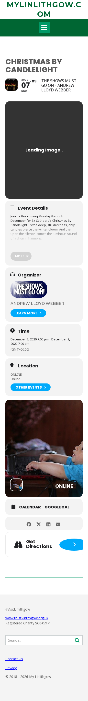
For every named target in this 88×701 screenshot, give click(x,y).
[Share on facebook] (28, 523)
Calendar (30, 507)
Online (15, 379)
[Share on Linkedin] (48, 523)
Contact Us (14, 659)
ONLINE (16, 374)
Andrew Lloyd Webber (37, 303)
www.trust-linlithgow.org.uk (26, 618)
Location (28, 366)
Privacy (11, 668)
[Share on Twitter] (38, 523)
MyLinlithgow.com (44, 9)
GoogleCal (56, 507)
